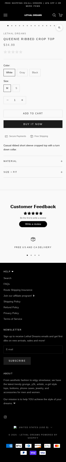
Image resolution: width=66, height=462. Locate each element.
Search (7, 278)
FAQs (7, 284)
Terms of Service (13, 318)
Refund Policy (11, 307)
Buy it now (32, 124)
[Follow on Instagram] (5, 417)
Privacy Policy (11, 313)
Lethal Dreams (15, 33)
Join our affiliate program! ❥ (19, 295)
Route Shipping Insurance (18, 289)
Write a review (33, 224)
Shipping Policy (12, 301)
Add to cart (33, 113)
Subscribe (17, 361)
